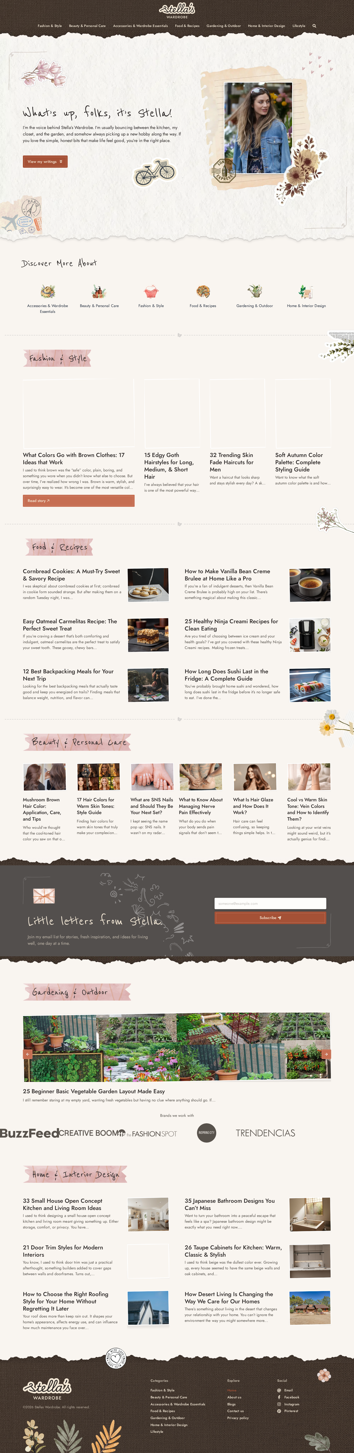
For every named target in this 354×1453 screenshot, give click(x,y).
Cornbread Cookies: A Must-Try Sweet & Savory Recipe (71, 575)
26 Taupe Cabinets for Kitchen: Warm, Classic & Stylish (233, 1251)
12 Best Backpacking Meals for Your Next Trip (68, 675)
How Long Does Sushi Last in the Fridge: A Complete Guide (226, 675)
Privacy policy (238, 1418)
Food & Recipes (187, 26)
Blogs (231, 1404)
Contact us (235, 1411)
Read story (37, 500)
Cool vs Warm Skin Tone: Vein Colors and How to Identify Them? (308, 809)
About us (234, 1397)
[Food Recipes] (148, 585)
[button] (28, 1054)
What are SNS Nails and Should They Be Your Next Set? (152, 806)
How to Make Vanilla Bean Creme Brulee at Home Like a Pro (227, 575)
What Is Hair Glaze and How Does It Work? (253, 806)
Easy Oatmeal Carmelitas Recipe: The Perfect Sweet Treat (70, 625)
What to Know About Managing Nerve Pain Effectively (201, 806)
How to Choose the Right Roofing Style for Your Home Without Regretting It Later (65, 1301)
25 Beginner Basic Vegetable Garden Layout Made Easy (94, 1091)
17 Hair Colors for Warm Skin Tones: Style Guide (95, 806)
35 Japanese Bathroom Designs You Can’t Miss (230, 1204)
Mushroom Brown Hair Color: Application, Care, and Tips (42, 809)
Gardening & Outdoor (224, 26)
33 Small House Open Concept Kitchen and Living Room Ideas (62, 1204)
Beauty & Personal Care (87, 26)
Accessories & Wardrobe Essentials (140, 26)
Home (231, 1390)
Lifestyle (299, 26)
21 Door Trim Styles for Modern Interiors (63, 1251)
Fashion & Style (50, 26)
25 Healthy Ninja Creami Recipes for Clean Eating (231, 625)
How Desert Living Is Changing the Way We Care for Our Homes (229, 1297)
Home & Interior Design (266, 26)
